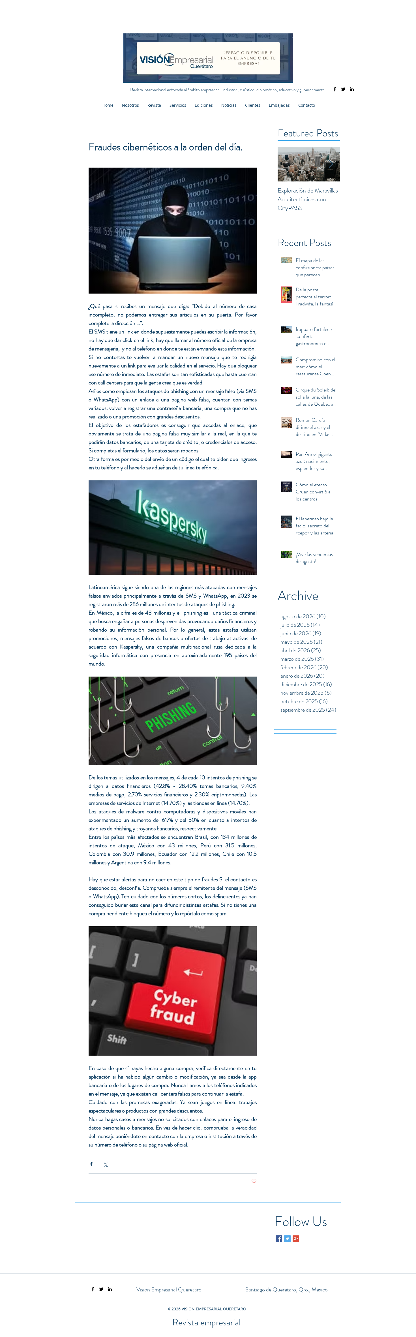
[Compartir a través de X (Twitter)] (105, 1164)
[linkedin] (352, 89)
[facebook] (335, 89)
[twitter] (343, 89)
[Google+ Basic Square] (296, 1238)
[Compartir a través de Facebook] (91, 1164)
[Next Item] (330, 164)
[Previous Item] (286, 164)
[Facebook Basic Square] (279, 1238)
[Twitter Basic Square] (287, 1238)
